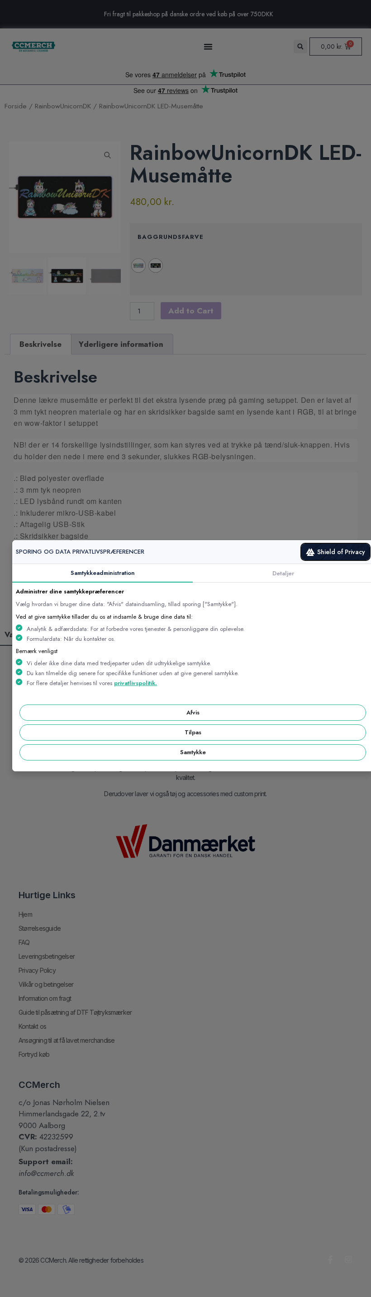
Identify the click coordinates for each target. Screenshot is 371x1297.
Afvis (193, 712)
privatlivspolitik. (135, 683)
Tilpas (193, 732)
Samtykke (193, 752)
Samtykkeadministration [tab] (103, 573)
